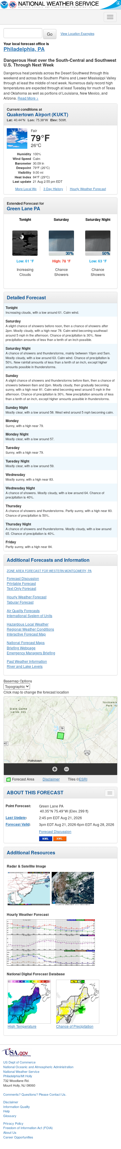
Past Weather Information (27, 661)
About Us (9, 1132)
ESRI (83, 778)
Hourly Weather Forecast (26, 596)
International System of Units (29, 615)
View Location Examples (77, 33)
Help (6, 1111)
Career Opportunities (18, 1137)
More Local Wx (26, 188)
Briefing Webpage (21, 647)
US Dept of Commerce (19, 1062)
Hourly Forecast (88, 188)
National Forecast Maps (26, 642)
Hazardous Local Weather (27, 624)
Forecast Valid (17, 824)
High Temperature (22, 1026)
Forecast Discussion (23, 578)
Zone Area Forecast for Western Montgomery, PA (49, 571)
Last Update (16, 817)
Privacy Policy (13, 1123)
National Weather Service (21, 1071)
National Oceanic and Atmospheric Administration (38, 1066)
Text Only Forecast (21, 588)
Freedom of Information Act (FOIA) (28, 1127)
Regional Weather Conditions (30, 628)
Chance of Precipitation (74, 1026)
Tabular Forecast (20, 602)
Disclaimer (51, 778)
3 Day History (53, 188)
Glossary (9, 1115)
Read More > (28, 97)
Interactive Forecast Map (26, 633)
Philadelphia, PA (24, 49)
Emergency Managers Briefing (31, 652)
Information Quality (16, 1106)
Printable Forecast (21, 583)
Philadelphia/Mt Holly (17, 1075)
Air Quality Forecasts (23, 610)
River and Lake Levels (25, 666)
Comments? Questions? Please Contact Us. (34, 1094)
